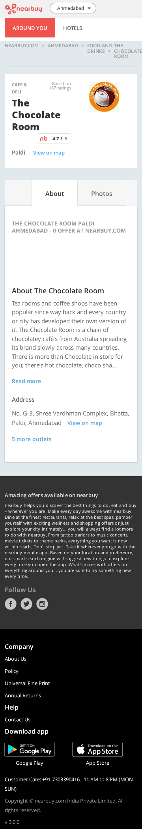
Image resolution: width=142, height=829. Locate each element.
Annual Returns (23, 695)
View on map (49, 152)
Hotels (72, 28)
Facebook (11, 604)
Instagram (42, 604)
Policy (12, 670)
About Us (15, 658)
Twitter (26, 604)
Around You (30, 28)
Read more (26, 381)
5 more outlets (32, 439)
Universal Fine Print (27, 683)
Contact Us (17, 719)
